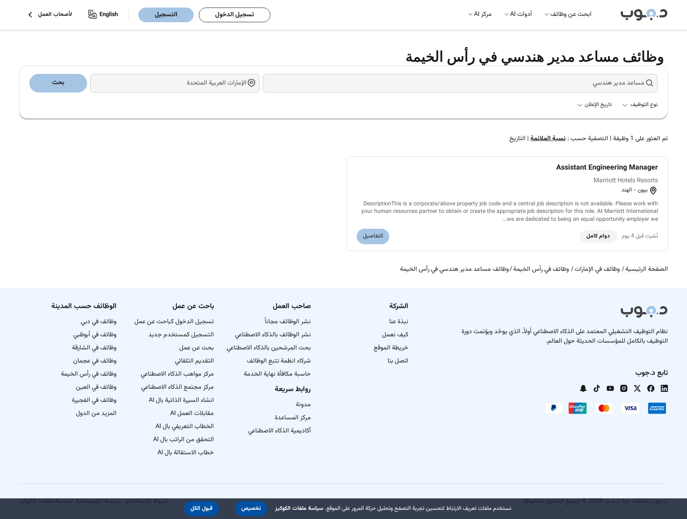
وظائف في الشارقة (94, 348)
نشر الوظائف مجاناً (288, 322)
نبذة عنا (398, 322)
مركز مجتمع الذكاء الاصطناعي (177, 387)
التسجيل (166, 15)
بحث (58, 83)
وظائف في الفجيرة (94, 400)
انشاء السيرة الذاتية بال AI (181, 400)
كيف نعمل (395, 335)
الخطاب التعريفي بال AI (184, 427)
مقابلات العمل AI (192, 414)
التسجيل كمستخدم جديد (181, 335)
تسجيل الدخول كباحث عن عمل (174, 322)
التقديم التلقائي (194, 361)
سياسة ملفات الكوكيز (299, 508)
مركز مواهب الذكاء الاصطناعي (177, 374)
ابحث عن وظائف (571, 14)
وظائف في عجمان (94, 361)
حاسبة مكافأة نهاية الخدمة (277, 374)
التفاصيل (373, 236)
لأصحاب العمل (55, 15)
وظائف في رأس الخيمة (88, 374)
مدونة (303, 405)
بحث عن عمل (196, 348)
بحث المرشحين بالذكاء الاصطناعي (269, 348)
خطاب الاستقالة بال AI (185, 453)
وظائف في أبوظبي (94, 335)
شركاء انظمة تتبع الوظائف (279, 361)
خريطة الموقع (391, 348)
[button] (251, 508)
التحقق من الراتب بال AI (183, 440)
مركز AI (483, 14)
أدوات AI (521, 14)
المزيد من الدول (96, 414)
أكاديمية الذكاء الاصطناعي (279, 431)
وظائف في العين (96, 387)
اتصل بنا (398, 361)
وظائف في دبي (98, 322)
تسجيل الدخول (234, 15)
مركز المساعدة (293, 418)
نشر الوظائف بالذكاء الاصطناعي (273, 335)
